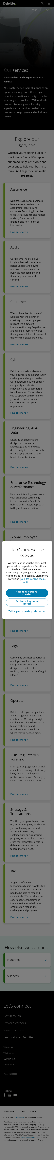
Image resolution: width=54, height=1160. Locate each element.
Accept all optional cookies (27, 593)
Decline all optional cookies (27, 602)
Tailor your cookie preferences (27, 611)
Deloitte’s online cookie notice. (33, 580)
